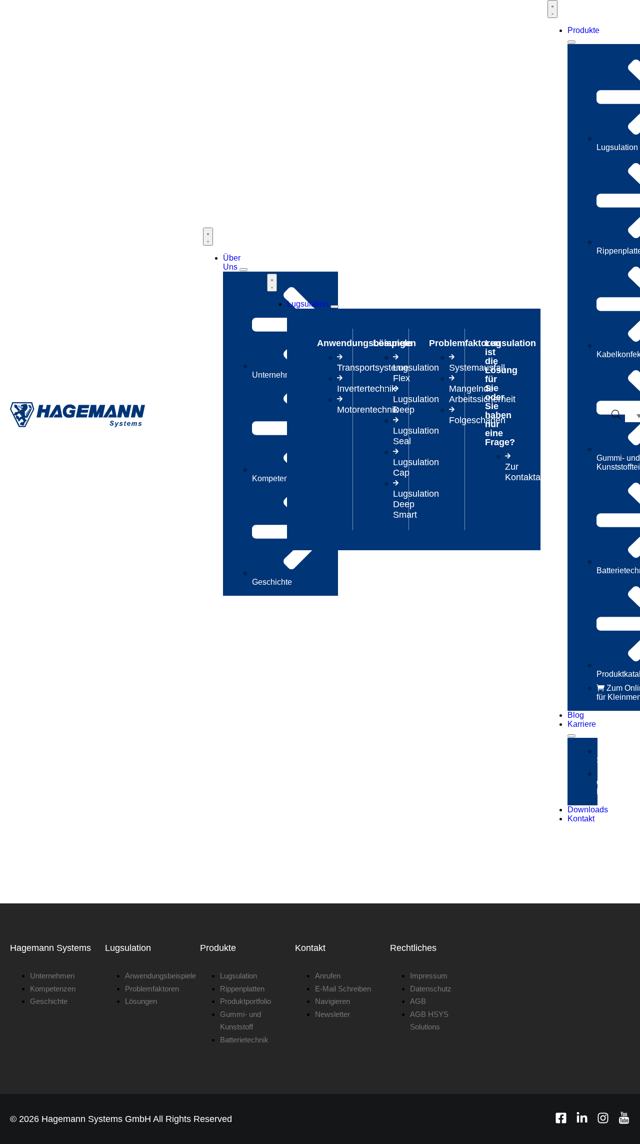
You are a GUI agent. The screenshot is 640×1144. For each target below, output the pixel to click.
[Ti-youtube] (624, 1118)
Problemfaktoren (464, 343)
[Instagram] (603, 1118)
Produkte (218, 948)
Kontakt (310, 948)
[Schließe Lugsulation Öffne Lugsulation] (334, 306)
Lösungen (394, 343)
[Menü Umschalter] (208, 237)
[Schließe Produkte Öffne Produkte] (572, 42)
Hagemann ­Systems (50, 948)
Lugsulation (128, 948)
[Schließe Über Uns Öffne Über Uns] (244, 269)
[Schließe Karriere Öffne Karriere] (572, 735)
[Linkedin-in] (582, 1118)
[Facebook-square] (561, 1118)
